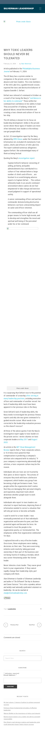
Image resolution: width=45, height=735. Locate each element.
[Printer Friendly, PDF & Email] (7, 598)
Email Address (10, 675)
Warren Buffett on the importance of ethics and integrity (22, 713)
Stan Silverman (26, 63)
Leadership (12, 609)
